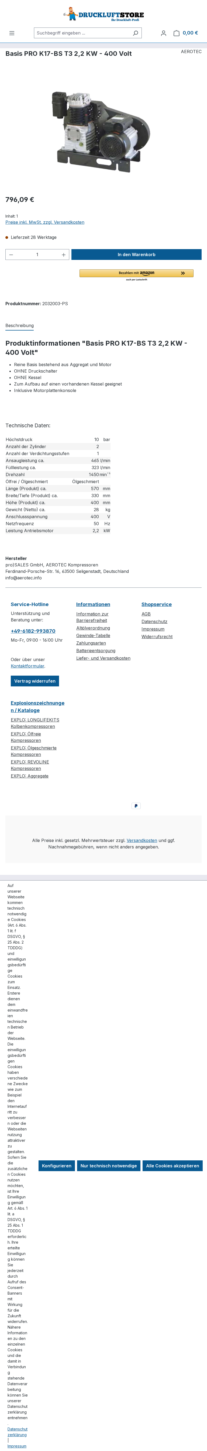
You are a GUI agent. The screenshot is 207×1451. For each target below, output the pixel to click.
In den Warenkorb (137, 254)
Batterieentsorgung (95, 650)
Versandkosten (142, 840)
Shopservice (157, 604)
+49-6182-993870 (33, 631)
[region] (103, 132)
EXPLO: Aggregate (30, 776)
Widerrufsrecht (157, 636)
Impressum (153, 629)
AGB (146, 614)
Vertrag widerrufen (35, 681)
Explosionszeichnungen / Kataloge (37, 706)
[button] (137, 275)
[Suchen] (135, 32)
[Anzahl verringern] (11, 254)
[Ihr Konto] (163, 32)
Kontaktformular (27, 666)
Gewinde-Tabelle (93, 635)
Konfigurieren (56, 1165)
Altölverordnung (93, 628)
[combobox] (81, 32)
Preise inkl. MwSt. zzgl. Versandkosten (44, 222)
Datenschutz (154, 621)
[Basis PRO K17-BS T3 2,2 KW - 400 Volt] (103, 132)
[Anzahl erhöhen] (64, 254)
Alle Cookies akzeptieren (172, 1165)
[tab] (19, 326)
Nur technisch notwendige (109, 1165)
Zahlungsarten (91, 643)
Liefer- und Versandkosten (103, 658)
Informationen (93, 604)
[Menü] (11, 32)
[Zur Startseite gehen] (103, 13)
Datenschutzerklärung (17, 1432)
